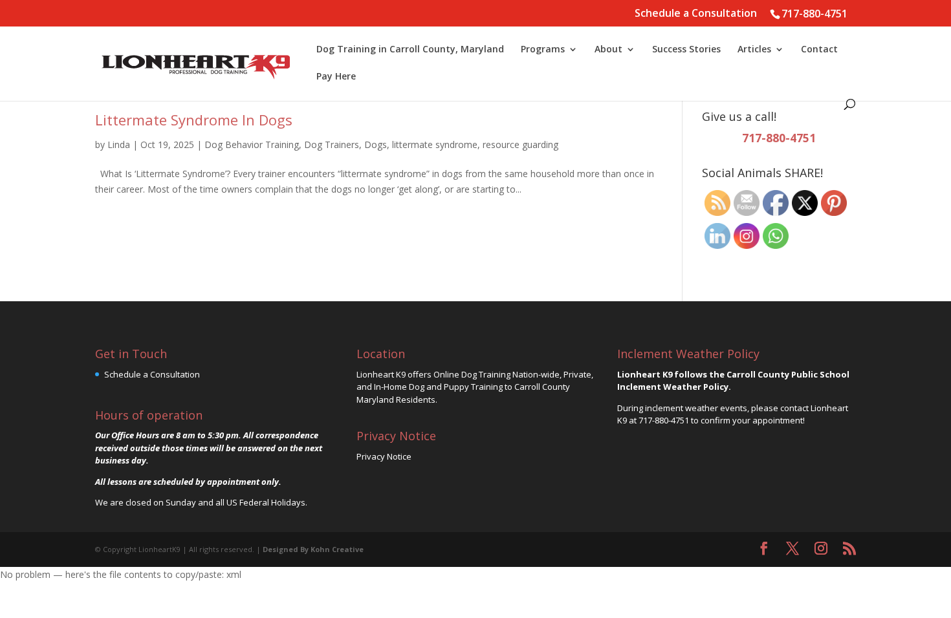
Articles (754, 50)
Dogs (375, 144)
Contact (819, 50)
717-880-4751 (814, 13)
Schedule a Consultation (696, 14)
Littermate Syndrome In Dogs (193, 119)
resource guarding (520, 144)
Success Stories (686, 50)
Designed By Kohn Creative (313, 549)
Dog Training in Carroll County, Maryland (410, 50)
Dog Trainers (331, 144)
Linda (118, 144)
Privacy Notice (383, 456)
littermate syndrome (434, 144)
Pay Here (336, 77)
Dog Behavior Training (251, 144)
